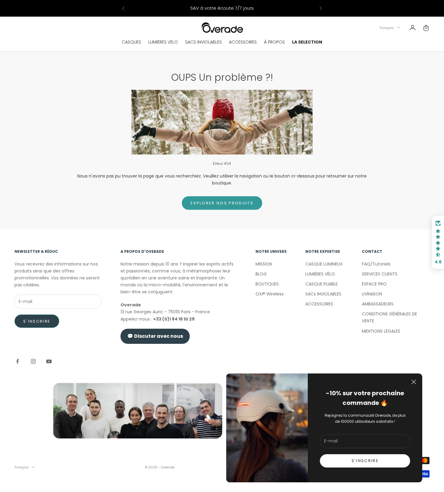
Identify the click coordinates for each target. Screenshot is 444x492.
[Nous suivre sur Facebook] (17, 361)
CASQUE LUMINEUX (324, 264)
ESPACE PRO (374, 284)
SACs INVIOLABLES (323, 294)
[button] (438, 242)
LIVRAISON (372, 294)
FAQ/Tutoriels (376, 264)
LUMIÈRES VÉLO (163, 42)
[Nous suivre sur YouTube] (49, 361)
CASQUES (131, 42)
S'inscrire (36, 321)
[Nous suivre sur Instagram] (33, 361)
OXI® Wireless (270, 294)
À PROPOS (274, 42)
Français (387, 27)
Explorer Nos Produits (222, 203)
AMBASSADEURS (378, 304)
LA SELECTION (307, 42)
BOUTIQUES (267, 284)
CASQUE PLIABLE (321, 284)
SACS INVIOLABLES (203, 42)
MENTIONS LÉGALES (381, 331)
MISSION (264, 264)
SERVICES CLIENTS (379, 274)
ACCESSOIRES (243, 42)
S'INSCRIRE (365, 461)
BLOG (261, 274)
